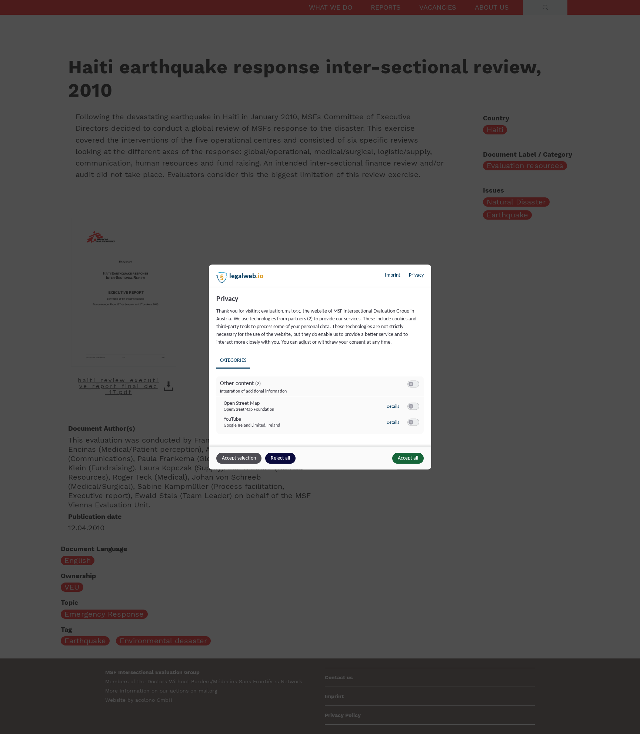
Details (393, 406)
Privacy (416, 275)
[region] (321, 370)
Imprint (392, 275)
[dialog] (320, 367)
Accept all (408, 458)
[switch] (413, 384)
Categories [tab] (233, 360)
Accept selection (239, 458)
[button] (411, 384)
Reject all (280, 458)
